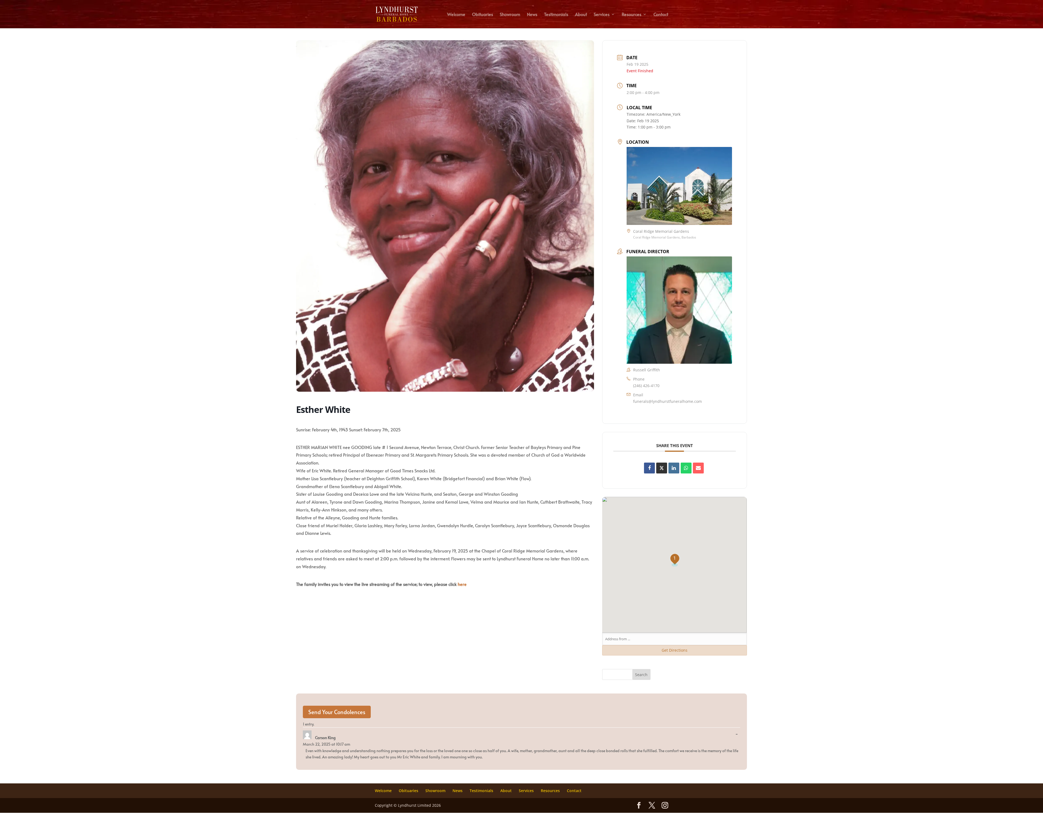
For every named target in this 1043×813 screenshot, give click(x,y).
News (532, 14)
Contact (661, 14)
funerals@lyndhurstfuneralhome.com (667, 401)
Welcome (456, 14)
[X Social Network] (661, 468)
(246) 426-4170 (646, 385)
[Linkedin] (673, 468)
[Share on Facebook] (649, 468)
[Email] (698, 468)
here (462, 584)
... (738, 734)
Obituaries (482, 14)
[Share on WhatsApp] (686, 468)
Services (602, 14)
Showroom (510, 14)
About (581, 14)
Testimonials (556, 14)
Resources (631, 14)
